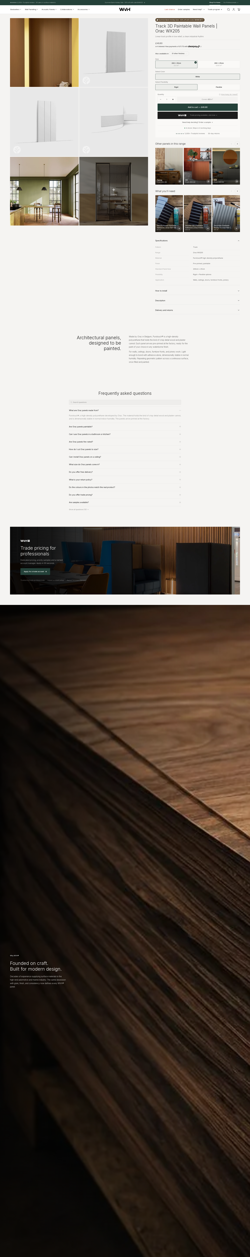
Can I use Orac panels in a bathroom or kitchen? (90, 434)
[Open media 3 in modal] (74, 92)
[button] (228, 9)
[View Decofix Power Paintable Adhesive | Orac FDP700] (179, 228)
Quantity (161, 94)
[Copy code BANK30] (202, 19)
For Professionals (230, 2)
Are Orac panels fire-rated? (81, 442)
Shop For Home (214, 2)
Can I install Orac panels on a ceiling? (85, 457)
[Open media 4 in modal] (143, 92)
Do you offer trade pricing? (81, 495)
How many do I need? (229, 94)
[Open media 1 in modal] (74, 22)
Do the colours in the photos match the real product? (92, 487)
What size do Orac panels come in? (84, 464)
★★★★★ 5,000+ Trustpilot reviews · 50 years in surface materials (33, 2)
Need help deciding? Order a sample (196, 122)
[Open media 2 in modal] (143, 22)
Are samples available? (79, 502)
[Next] (237, 143)
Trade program (214, 9)
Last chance (170, 9)
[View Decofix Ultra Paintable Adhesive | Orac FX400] (208, 228)
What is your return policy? (80, 480)
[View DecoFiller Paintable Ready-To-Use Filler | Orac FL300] (236, 228)
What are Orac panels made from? (84, 410)
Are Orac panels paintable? (81, 427)
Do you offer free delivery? (81, 472)
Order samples (184, 9)
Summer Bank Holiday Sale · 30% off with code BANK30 (124, 2)
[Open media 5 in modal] (74, 161)
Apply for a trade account (34, 571)
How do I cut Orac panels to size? (83, 449)
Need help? (197, 9)
